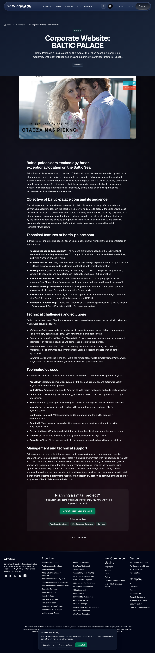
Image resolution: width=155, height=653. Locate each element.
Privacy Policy (135, 593)
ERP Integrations (48, 569)
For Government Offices (139, 566)
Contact (133, 590)
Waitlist (107, 577)
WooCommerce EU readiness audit (55, 586)
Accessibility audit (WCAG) (83, 573)
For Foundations (136, 569)
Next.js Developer (49, 603)
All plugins (109, 567)
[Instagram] (5, 575)
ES (132, 6)
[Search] (110, 6)
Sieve (107, 573)
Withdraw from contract (139, 600)
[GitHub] (15, 575)
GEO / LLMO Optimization (83, 597)
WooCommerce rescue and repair (55, 582)
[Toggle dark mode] (103, 6)
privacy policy (67, 639)
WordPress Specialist (81, 614)
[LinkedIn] (25, 575)
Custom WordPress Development (86, 607)
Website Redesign (80, 604)
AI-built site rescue (80, 600)
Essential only (48, 645)
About (132, 583)
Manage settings (65, 645)
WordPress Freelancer (81, 610)
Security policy (136, 604)
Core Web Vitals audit (81, 566)
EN (119, 6)
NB (129, 6)
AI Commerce (78, 593)
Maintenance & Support (51, 613)
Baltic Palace (33, 173)
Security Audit (78, 569)
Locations (133, 587)
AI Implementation (80, 590)
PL (116, 6)
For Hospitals (135, 573)
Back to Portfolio (79, 537)
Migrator (108, 570)
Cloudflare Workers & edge (52, 606)
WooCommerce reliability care (53, 579)
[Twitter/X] (10, 575)
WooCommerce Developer (82, 524)
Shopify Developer (49, 592)
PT (126, 6)
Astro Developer (48, 596)
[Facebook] (20, 575)
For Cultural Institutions (139, 562)
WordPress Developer (58, 524)
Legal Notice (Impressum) (140, 607)
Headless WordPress (50, 599)
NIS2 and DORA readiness (83, 576)
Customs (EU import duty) (115, 580)
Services (101, 524)
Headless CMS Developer (52, 610)
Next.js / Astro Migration (82, 580)
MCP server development (83, 586)
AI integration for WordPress (84, 583)
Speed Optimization (81, 562)
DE (122, 6)
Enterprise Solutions (49, 589)
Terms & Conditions (137, 597)
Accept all (81, 645)
